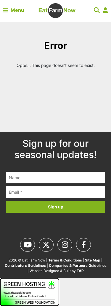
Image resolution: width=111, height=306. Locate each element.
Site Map (92, 260)
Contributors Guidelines (25, 265)
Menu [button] (16, 10)
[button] (97, 10)
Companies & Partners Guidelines (78, 265)
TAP (80, 271)
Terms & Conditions (65, 260)
